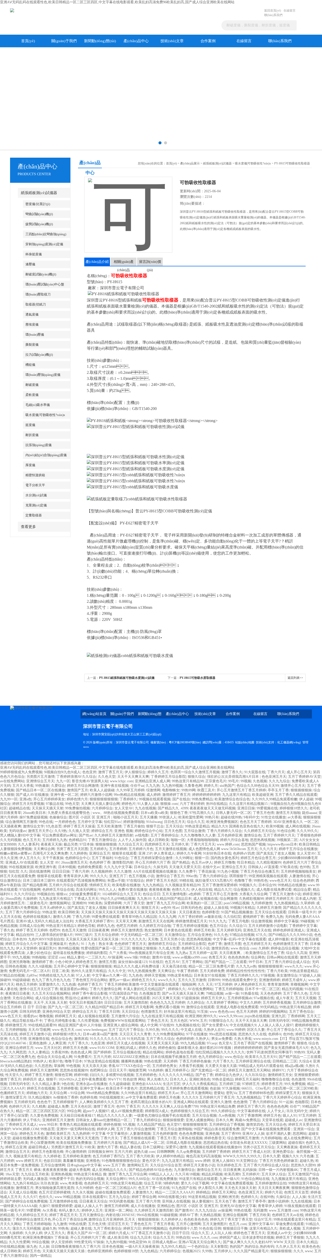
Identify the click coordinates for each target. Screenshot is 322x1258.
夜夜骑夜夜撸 (159, 889)
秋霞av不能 (116, 880)
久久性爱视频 (88, 1021)
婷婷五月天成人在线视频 (125, 1043)
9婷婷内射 (171, 1183)
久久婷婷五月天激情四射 (113, 835)
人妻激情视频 (140, 1133)
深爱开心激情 (176, 1147)
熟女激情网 (153, 930)
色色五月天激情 (74, 930)
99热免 (63, 1228)
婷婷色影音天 (214, 1138)
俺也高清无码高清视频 (203, 1156)
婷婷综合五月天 (84, 1011)
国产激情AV (184, 1210)
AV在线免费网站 (200, 989)
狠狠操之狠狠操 (144, 948)
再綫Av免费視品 (247, 1120)
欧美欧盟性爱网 (190, 817)
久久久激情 (122, 871)
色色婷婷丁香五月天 (130, 944)
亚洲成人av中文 (279, 1233)
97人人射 (83, 975)
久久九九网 (167, 917)
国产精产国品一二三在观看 (226, 962)
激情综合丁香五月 (170, 876)
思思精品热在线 (215, 1143)
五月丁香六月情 (148, 1201)
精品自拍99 (24, 935)
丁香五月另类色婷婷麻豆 (278, 1161)
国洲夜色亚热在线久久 (246, 826)
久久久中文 (117, 971)
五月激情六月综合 (125, 1016)
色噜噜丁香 (243, 880)
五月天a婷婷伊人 (52, 908)
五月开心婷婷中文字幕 (71, 966)
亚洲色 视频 (123, 831)
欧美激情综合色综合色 (232, 799)
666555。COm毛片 (256, 1088)
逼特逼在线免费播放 (69, 953)
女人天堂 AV (49, 862)
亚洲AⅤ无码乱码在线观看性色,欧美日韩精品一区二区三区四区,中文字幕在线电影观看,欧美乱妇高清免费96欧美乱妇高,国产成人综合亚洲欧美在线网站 (117, 2)
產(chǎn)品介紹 (97, 262)
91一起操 (286, 1102)
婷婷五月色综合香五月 (258, 858)
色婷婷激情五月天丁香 (290, 944)
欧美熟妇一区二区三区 (204, 903)
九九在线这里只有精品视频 (162, 1016)
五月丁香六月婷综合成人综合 (287, 962)
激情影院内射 (122, 862)
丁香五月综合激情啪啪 (174, 1129)
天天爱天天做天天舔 (221, 1066)
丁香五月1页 (166, 1138)
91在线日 (156, 962)
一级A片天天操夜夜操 (142, 1246)
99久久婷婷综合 (223, 1111)
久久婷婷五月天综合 (259, 831)
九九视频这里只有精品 (288, 1179)
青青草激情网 (278, 984)
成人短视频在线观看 (93, 1016)
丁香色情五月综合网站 (89, 980)
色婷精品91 (77, 840)
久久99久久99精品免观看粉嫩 (274, 799)
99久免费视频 (294, 1084)
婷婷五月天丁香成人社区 (251, 1152)
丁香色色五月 (140, 1224)
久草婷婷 (307, 903)
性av (175, 908)
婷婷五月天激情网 (44, 1070)
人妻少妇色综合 (38, 953)
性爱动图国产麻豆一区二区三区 (105, 948)
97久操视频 (231, 1088)
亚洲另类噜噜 (19, 962)
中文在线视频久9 (243, 1025)
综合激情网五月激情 (21, 822)
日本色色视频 (112, 1246)
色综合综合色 (61, 1039)
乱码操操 (250, 1170)
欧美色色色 (311, 1246)
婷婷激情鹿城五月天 (191, 921)
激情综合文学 (33, 826)
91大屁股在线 (254, 772)
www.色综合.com (244, 948)
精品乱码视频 (212, 1174)
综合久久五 (196, 822)
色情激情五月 (151, 1011)
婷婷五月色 (272, 1115)
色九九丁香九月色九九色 (51, 980)
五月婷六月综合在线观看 (68, 885)
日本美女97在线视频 (209, 975)
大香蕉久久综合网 (253, 894)
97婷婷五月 (251, 1084)
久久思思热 (43, 1066)
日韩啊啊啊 (165, 1152)
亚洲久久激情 (220, 1102)
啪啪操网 (189, 984)
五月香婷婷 (118, 849)
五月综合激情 (194, 831)
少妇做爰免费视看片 (84, 894)
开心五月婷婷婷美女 (49, 799)
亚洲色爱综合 (283, 1152)
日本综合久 (142, 867)
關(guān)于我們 (64, 41)
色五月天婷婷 (246, 1011)
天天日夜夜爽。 (231, 953)
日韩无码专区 (279, 1021)
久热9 (309, 1066)
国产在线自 (181, 799)
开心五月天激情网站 (196, 1093)
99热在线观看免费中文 (239, 980)
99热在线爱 (153, 1061)
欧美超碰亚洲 (262, 795)
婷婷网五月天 (65, 1016)
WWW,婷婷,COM (25, 1129)
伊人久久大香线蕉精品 (199, 1084)
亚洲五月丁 (118, 876)
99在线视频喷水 (111, 1097)
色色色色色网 (277, 1106)
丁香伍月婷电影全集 (60, 1021)
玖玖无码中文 (297, 1111)
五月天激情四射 (136, 1002)
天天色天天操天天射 (240, 1188)
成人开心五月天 (299, 772)
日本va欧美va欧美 (154, 813)
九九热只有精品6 (25, 1183)
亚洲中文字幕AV (261, 1224)
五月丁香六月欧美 (140, 1156)
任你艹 (295, 1106)
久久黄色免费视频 (44, 1115)
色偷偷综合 (58, 817)
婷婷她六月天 (37, 1093)
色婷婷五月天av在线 (287, 1215)
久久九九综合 (279, 781)
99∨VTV (114, 1079)
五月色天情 (97, 1224)
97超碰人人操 (309, 975)
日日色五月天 (174, 822)
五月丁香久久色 (295, 993)
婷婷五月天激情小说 (35, 1034)
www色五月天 (280, 880)
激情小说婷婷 (278, 1201)
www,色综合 (234, 1057)
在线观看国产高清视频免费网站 (81, 880)
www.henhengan (95, 1030)
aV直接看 (271, 867)
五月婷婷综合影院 (192, 944)
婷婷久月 (211, 786)
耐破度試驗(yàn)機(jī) (40, 274)
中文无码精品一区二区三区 (141, 935)
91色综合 (121, 858)
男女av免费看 (221, 1039)
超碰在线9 (296, 1143)
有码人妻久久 (69, 1210)
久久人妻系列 (28, 844)
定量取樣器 (33, 515)
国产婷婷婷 (102, 1052)
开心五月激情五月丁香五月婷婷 (241, 790)
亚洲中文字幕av (92, 1088)
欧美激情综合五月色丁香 (265, 953)
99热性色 (261, 880)
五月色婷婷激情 (164, 1133)
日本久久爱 (271, 1156)
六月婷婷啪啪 (271, 1138)
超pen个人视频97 (96, 1111)
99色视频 (73, 1066)
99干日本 (256, 962)
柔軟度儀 (31, 395)
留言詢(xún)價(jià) (150, 263)
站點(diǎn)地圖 (244, 742)
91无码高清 (135, 1039)
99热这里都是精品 (304, 971)
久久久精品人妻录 (46, 1084)
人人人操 (299, 1197)
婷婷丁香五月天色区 (162, 880)
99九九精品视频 (192, 1043)
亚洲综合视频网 (235, 1215)
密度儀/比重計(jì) (37, 204)
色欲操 (215, 1088)
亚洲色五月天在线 (257, 930)
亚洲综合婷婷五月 (19, 1048)
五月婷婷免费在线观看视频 (187, 1088)
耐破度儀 (31, 385)
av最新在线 (213, 917)
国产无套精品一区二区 (208, 1070)
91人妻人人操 (147, 804)
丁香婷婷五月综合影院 (168, 776)
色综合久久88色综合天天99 (257, 786)
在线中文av (211, 867)
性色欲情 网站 (134, 1079)
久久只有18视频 (187, 1174)
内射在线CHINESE (120, 1215)
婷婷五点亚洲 (15, 1147)
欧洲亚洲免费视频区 (222, 822)
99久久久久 (98, 876)
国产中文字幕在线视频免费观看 (266, 1129)
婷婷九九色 (105, 926)
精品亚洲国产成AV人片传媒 (79, 1025)
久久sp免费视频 (188, 1152)
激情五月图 (232, 944)
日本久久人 (178, 1079)
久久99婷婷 (84, 1188)
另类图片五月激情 (40, 776)
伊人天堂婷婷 (26, 948)
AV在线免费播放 (164, 1179)
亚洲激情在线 (38, 1039)
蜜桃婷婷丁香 (253, 917)
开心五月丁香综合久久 (284, 1030)
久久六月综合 (24, 894)
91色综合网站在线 (255, 1179)
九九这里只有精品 (236, 795)
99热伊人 (40, 1061)
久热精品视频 (210, 1215)
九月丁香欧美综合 (107, 1228)
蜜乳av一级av (119, 980)
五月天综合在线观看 (270, 912)
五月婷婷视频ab (239, 998)
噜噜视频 (46, 1016)
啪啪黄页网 (137, 1070)
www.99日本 (48, 1124)
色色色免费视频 (191, 1133)
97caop (212, 1043)
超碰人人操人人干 (88, 1206)
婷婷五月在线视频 (41, 1088)
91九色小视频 (227, 871)
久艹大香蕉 (118, 953)
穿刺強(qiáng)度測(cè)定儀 (44, 244)
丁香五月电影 (238, 921)
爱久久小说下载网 (195, 1183)
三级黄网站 (277, 1143)
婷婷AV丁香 (188, 1215)
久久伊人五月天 (288, 1246)
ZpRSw (31, 975)
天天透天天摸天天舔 (163, 1043)
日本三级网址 (153, 1147)
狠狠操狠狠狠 (281, 1251)
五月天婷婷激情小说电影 (267, 926)
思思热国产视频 (253, 844)
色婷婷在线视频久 (37, 917)
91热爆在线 (249, 993)
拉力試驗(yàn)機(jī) (39, 354)
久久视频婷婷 (101, 871)
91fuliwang (154, 822)
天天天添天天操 (94, 1066)
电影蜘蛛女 (171, 790)
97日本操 (86, 844)
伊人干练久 (32, 1120)
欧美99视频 (275, 826)
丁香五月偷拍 (133, 826)
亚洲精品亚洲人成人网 (152, 781)
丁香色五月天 (157, 1021)
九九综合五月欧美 (35, 1174)
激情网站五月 (137, 1165)
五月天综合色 (276, 1124)
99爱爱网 (33, 1210)
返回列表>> (295, 678)
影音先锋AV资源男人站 (90, 781)
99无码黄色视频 (121, 1201)
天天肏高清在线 (174, 966)
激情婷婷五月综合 (162, 944)
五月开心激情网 (188, 1224)
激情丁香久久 (232, 772)
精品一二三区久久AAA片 (174, 1192)
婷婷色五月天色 (31, 1133)
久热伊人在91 (214, 1030)
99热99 (299, 1052)
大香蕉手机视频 (191, 1066)
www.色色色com (222, 1011)
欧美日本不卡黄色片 (122, 1088)
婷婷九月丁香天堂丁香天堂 (231, 1219)
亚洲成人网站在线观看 (191, 1102)
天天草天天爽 (126, 921)
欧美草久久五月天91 (261, 1057)
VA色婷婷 (155, 1070)
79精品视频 (214, 993)
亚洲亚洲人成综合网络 (120, 1025)
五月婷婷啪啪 (15, 1030)
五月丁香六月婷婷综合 (23, 912)
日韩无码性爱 (30, 1011)
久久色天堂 (106, 776)
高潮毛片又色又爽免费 (50, 853)
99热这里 (49, 912)
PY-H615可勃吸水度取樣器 (197, 678)
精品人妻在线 (130, 1147)
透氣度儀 (31, 314)
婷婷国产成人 (229, 1237)
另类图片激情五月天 (67, 1147)
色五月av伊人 (201, 862)
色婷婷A (274, 1034)
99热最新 (42, 786)
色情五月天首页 (296, 1192)
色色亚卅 (89, 772)
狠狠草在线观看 (124, 853)
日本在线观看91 (94, 1197)
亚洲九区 (278, 1016)
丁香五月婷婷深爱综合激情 (152, 858)
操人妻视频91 (202, 1201)
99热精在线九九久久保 (56, 975)
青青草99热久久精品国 (139, 917)
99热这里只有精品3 (61, 926)
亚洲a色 (25, 799)
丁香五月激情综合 (102, 840)
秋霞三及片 (206, 790)
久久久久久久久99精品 (176, 1075)
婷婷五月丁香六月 (251, 1106)
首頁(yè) (28, 41)
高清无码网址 (86, 889)
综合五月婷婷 (10, 1007)
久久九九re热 (246, 966)
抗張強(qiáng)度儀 (38, 445)
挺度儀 (30, 425)
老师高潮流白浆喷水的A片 (151, 1102)
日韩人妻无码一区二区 (233, 813)
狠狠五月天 (150, 908)
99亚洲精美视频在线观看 (268, 876)
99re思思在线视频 (222, 1034)
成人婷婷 (153, 795)
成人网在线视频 (297, 826)
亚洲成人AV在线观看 (21, 862)
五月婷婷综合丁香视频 (226, 1124)
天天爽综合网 (44, 849)
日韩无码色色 (191, 908)
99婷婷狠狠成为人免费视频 (21, 772)
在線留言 (290, 10)
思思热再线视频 (262, 840)
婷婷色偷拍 (167, 1048)
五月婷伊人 (223, 1251)
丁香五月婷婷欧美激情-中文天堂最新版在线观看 (142, 984)
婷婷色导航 (86, 926)
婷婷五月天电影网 (139, 1007)
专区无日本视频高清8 (85, 1002)
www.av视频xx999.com (189, 957)
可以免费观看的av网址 (59, 835)
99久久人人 (107, 889)
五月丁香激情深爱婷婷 (219, 885)
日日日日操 (61, 871)
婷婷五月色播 (169, 1097)
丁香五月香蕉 (163, 1224)
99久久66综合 (139, 1179)
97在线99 (166, 1025)
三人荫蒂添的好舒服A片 (54, 935)
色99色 (288, 1034)
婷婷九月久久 (102, 998)
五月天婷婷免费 (212, 971)
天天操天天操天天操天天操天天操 (92, 939)
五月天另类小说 (172, 939)
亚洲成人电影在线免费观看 (237, 1007)
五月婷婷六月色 (141, 849)
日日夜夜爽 (232, 1170)
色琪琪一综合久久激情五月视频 (195, 772)
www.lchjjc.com (121, 781)
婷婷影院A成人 (157, 1111)
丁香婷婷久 (128, 799)
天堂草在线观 (272, 1120)
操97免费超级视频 (33, 817)
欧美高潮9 (232, 1174)
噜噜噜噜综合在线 (275, 1079)
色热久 (74, 944)
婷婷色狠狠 (112, 1124)
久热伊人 (202, 1039)
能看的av (30, 1016)
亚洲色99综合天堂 (56, 1011)
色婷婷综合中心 (77, 858)
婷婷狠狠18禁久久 (293, 808)
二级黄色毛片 (37, 903)
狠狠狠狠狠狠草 (270, 966)
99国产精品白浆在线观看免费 (216, 1129)
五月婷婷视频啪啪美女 (298, 871)
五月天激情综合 (91, 1215)
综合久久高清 (296, 953)
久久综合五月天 (130, 844)
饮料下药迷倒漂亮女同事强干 (269, 1052)
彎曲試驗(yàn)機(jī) (39, 214)
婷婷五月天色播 (75, 1048)
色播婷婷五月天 (12, 1093)
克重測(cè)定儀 (36, 505)
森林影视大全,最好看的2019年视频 (204, 1048)
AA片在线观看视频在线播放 (155, 871)
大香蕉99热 (60, 1052)
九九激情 (60, 1224)
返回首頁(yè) (272, 10)
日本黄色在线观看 (178, 930)
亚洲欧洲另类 (228, 1197)
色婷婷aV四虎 (244, 853)
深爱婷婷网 (113, 903)
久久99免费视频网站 (168, 1034)
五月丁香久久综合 (160, 1039)
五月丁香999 (230, 1133)
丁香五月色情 (263, 813)
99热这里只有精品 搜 (90, 1174)
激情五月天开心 (40, 831)
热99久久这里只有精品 (88, 971)
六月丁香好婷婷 (192, 804)
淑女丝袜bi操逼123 (132, 962)
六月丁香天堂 (133, 903)
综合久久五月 (163, 1237)
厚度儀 (30, 465)
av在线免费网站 (12, 781)
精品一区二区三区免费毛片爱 (211, 966)
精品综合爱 (302, 889)
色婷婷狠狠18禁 (126, 1251)
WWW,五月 (198, 1021)
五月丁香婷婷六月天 (279, 835)
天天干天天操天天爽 (251, 1021)
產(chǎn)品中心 (136, 41)
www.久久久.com (205, 1237)
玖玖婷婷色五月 (229, 1165)
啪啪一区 (178, 840)
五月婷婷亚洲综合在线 (253, 1061)
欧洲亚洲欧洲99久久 (201, 1016)
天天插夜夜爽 (10, 826)
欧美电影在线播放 (126, 885)
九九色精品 (149, 1251)
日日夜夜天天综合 (93, 1201)
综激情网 (153, 790)
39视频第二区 (287, 840)
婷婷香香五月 (272, 1084)
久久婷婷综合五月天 (32, 1215)
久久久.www (302, 1251)
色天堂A (225, 1043)
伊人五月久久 (30, 858)
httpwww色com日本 (282, 844)
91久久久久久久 (133, 939)
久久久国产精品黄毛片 (251, 1251)
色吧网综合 (98, 1070)
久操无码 (160, 867)
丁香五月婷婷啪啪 (229, 989)
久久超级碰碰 (119, 1084)
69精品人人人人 (161, 1174)
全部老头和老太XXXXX (248, 1143)
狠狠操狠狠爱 (173, 1120)
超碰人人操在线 (216, 908)
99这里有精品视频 (202, 1197)
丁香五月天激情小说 (285, 894)
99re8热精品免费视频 (102, 1093)
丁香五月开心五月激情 (219, 894)
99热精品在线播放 (292, 885)
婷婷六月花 (273, 1192)
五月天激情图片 (215, 1224)
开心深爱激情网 (42, 1143)
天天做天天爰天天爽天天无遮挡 (74, 1138)
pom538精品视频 (236, 903)
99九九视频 (21, 957)
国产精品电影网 (34, 885)
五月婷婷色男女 (164, 1066)
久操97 (44, 1206)
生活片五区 (171, 1084)
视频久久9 (290, 1156)
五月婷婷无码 (24, 1102)
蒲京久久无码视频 (26, 1228)
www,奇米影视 (71, 1183)
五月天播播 (148, 817)
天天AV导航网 (39, 1030)
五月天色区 (179, 1021)
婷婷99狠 (81, 1075)
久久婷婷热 (78, 853)
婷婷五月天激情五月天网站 (249, 1070)
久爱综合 (58, 786)
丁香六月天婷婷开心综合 (282, 1097)
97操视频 (268, 975)
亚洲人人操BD (223, 1161)
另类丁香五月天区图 (72, 849)
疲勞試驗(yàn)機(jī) (39, 224)
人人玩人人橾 (221, 1233)
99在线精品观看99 (42, 1025)
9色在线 (68, 1084)
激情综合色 (252, 835)
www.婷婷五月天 (29, 1161)
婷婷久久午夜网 (189, 853)
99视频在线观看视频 (155, 799)
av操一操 (232, 993)
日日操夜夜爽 (98, 930)
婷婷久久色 (147, 1048)
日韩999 (214, 980)
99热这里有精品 (179, 975)
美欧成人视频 (289, 1228)
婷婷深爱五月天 (287, 1093)
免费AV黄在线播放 (132, 889)
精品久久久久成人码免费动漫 (136, 966)
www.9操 (131, 957)
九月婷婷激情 (261, 903)
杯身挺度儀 (33, 254)
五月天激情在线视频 (171, 849)
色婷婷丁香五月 (89, 984)
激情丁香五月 (10, 1079)
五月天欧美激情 (109, 826)
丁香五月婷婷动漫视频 (190, 926)
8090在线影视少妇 (172, 1197)
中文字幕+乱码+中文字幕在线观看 (239, 939)
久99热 (207, 1251)
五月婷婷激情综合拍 (271, 1183)
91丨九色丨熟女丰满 (97, 944)
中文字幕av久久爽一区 (109, 975)
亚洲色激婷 (38, 1043)
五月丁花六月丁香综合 (126, 1030)
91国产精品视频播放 (237, 912)
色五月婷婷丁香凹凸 (108, 1156)
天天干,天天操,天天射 (50, 1002)
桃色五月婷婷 (26, 984)
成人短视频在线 (205, 899)
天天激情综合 (175, 935)
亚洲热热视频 (61, 1174)
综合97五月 (263, 1219)
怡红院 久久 (18, 871)
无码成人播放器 (35, 1179)
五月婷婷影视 (67, 1088)
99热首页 (48, 1129)
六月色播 (307, 1156)
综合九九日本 (140, 1237)
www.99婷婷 (235, 1030)
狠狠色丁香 (179, 813)
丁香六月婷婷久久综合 (224, 831)
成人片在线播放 (143, 1206)
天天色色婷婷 (270, 993)
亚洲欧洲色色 (199, 1079)
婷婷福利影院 (96, 953)
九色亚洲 (98, 1043)
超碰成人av (293, 1120)
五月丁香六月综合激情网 (135, 1129)
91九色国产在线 (184, 1188)
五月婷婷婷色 (146, 1075)
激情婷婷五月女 (280, 1075)
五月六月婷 (102, 1057)
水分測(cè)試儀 (36, 495)
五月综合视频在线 (127, 1052)
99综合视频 (40, 1242)
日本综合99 (267, 885)
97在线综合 (135, 880)
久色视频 (260, 781)
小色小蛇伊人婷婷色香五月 (76, 962)
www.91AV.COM (101, 1048)
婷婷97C (278, 1070)
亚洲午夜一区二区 (64, 795)
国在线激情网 (39, 871)
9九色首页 (54, 826)
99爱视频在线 (267, 808)
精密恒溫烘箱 (35, 475)
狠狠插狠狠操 (301, 790)
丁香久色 (7, 930)
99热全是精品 (222, 1079)
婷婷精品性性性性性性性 (245, 971)
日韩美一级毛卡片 (302, 912)
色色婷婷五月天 (96, 1183)
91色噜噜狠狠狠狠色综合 (121, 1161)
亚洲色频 (212, 1133)
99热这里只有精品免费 (217, 1106)
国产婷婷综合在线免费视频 (26, 1201)
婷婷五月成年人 (294, 980)
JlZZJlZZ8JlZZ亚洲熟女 (131, 1057)
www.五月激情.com (283, 1210)
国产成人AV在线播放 (32, 795)
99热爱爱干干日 (61, 1179)
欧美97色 (56, 1061)
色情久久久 (180, 889)
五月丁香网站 (192, 962)
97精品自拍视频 (242, 935)
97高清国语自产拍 (123, 993)
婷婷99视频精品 (155, 1228)
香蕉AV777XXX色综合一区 (129, 1066)
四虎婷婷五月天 (157, 844)
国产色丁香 (204, 1075)
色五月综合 (218, 926)
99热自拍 (183, 1237)
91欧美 (90, 1147)
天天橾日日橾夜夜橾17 (77, 1115)
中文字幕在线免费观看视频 (232, 1183)
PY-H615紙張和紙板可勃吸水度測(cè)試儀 (126, 678)
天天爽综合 (166, 971)
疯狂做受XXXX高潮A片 (213, 880)
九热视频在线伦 (187, 1025)
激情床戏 (81, 1039)
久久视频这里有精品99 (182, 885)
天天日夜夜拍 (189, 912)
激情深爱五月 (15, 1097)
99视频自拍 (46, 894)
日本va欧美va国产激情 (100, 1034)
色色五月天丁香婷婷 (255, 822)
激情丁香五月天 (110, 772)
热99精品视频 (68, 948)
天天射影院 (219, 1246)
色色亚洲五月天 (274, 776)
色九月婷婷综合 (210, 1057)
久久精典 (39, 1106)
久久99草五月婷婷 (130, 790)
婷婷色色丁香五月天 (249, 1233)
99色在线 (46, 822)
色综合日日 (151, 894)
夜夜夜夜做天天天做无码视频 (212, 808)
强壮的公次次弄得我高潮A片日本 (233, 776)
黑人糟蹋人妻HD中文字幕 (20, 835)
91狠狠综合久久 (221, 1021)
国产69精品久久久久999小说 (290, 935)
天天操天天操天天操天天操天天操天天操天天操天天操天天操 (129, 912)
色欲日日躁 (52, 1161)
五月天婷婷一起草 (203, 953)
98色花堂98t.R (139, 1242)
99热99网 (188, 790)
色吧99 (54, 930)
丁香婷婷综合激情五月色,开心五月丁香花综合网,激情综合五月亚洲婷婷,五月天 (74, 1219)
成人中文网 (149, 1025)
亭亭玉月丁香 (278, 790)
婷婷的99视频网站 (273, 1011)
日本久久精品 (306, 1242)
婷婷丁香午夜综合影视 (89, 993)
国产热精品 (181, 862)
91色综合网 (286, 831)
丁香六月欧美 (277, 971)
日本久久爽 (224, 1120)
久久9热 (60, 831)
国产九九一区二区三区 (65, 1007)
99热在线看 (242, 1210)
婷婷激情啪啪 (133, 822)
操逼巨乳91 (47, 948)
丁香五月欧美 (259, 1215)
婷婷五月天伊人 (213, 998)
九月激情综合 (184, 1170)
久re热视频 (226, 1115)
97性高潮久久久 (201, 813)
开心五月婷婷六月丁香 (152, 862)
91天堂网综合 (246, 1161)
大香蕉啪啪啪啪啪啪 (202, 840)
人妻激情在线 (299, 876)
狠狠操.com (169, 804)
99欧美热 (95, 903)
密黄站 (219, 1093)
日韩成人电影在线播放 (184, 1143)
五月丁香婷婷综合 (164, 835)
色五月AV (172, 962)
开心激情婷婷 (75, 1152)
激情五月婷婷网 (116, 1206)
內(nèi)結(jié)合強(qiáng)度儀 (46, 455)
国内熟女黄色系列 (225, 858)
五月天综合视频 (204, 1115)
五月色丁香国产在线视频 (252, 1043)
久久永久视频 (82, 1192)
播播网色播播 (131, 1061)
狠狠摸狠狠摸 (101, 966)
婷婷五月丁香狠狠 (290, 1237)
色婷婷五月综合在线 (58, 889)
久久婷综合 (196, 1002)
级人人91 (290, 1115)
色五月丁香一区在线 (154, 1188)
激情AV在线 (161, 957)
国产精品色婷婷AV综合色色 (150, 1170)
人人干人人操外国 (132, 840)
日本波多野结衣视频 (258, 1237)
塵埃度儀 (31, 324)
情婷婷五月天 (99, 885)
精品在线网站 (153, 1052)
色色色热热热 (238, 957)
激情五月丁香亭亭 (252, 1201)
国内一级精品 (40, 1255)
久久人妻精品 (38, 1052)
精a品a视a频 (294, 1066)
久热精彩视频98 (251, 899)
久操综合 (283, 1197)
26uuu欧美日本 (34, 813)
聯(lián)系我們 (273, 15)
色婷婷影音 (210, 912)
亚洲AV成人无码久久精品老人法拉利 (44, 921)
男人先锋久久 (157, 1079)
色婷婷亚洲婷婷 (99, 1251)
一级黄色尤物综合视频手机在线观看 (162, 1115)
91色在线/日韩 (210, 1228)
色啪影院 (302, 1102)
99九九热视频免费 (142, 971)
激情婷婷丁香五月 (176, 795)
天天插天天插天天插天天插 (64, 1251)
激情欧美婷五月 (58, 1133)
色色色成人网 (81, 1052)
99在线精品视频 (12, 1246)
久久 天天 (205, 984)
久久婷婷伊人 (171, 1219)
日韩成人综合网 (31, 926)
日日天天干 (118, 1070)
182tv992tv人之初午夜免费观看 (82, 1079)
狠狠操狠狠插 (105, 844)
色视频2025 (191, 1251)
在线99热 (267, 1197)
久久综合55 (238, 926)
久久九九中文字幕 (118, 867)
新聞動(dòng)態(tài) (100, 41)
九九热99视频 (172, 786)
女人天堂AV (123, 808)
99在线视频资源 (21, 867)
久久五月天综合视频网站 (51, 993)
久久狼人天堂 (79, 831)
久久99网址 (184, 858)
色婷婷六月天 (19, 1106)
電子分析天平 (35, 485)
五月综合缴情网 (53, 1165)
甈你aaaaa (309, 813)
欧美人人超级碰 (102, 790)
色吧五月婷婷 (126, 926)
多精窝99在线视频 (120, 1075)
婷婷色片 (129, 804)
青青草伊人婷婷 (270, 1206)
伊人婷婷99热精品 (170, 1156)
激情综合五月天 (17, 1152)
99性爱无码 (83, 1242)
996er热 (191, 876)
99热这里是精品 (197, 826)
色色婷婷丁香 (99, 862)
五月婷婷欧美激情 (77, 1156)
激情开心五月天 (292, 786)
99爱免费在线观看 (106, 917)
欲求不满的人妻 (278, 1133)
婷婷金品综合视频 (285, 948)
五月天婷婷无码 (229, 930)
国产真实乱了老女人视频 (275, 853)
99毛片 (233, 781)
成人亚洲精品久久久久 (109, 1170)
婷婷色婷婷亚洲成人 (289, 930)
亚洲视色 (93, 1161)
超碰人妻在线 (81, 1228)
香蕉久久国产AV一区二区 (87, 1233)
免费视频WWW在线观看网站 (122, 1021)
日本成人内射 (305, 899)
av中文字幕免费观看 (141, 1097)
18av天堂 (12, 1174)
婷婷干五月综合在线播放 (298, 849)
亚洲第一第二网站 (118, 1210)
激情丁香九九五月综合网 (165, 903)
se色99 (166, 908)
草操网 (59, 1066)
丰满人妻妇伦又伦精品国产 (144, 989)
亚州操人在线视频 (176, 1201)
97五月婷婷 (223, 984)
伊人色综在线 (201, 889)
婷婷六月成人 (119, 1233)
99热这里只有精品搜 (295, 1007)
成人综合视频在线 (49, 998)
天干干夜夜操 (52, 858)
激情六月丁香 (107, 1147)
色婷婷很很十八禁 (183, 1228)
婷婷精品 (203, 1192)
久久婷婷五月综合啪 (155, 926)
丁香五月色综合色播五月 (259, 871)
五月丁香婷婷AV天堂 (304, 776)
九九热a (181, 953)
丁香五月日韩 (109, 1011)
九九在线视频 (145, 808)
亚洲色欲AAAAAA (146, 1084)
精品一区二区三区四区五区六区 (40, 1111)
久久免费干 (187, 871)
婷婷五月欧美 (204, 930)
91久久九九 (217, 921)
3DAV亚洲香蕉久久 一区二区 (295, 822)
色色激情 (298, 1079)
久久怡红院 (232, 917)
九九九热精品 (152, 885)
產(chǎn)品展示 (190, 163)
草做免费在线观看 (290, 1224)
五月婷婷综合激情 (307, 1002)
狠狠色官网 (63, 1075)
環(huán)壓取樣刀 (38, 294)
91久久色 (221, 935)
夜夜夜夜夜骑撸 (55, 1170)
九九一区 (63, 781)
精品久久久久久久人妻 (114, 1115)
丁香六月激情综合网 (105, 989)
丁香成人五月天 (86, 899)
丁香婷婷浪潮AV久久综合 (76, 776)
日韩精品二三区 (284, 1061)
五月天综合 (174, 826)
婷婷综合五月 (101, 831)
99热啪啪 (39, 957)
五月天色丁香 (225, 1201)
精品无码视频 (292, 989)
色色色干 (44, 1102)
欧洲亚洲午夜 (45, 867)
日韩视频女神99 (100, 1152)
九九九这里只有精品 (177, 1161)
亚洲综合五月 (99, 853)
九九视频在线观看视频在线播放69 (214, 1147)
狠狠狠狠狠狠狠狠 (104, 799)
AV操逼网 (115, 957)
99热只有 (212, 817)
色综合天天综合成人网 (54, 1057)
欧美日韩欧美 (68, 912)
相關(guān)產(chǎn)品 (124, 263)
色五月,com (238, 1224)
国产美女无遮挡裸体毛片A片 (286, 1048)
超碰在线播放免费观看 (30, 1138)
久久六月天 (268, 849)
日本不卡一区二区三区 (262, 989)
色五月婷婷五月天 (257, 944)
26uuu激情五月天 (74, 862)
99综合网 (74, 1111)
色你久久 (46, 1197)
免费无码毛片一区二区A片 (29, 971)
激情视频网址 (59, 903)
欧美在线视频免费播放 (74, 1143)
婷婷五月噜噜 (224, 862)
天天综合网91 (116, 1179)
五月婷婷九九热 (54, 840)
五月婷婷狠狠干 (65, 1102)
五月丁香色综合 (301, 1011)
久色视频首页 (149, 993)
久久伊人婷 (33, 1233)
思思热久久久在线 (252, 1034)
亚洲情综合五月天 (40, 781)
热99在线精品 (216, 804)
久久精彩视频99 (268, 862)
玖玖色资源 (49, 1183)
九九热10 (144, 899)
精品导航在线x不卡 (27, 1021)
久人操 (44, 1246)
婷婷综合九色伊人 (229, 1075)
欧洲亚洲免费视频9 (38, 1237)
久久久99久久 (307, 831)
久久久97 (30, 1197)
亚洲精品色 (166, 1206)
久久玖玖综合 (255, 1075)
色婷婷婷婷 (185, 1039)
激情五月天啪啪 (288, 813)
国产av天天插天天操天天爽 (183, 993)
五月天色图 (173, 831)
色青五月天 (217, 957)
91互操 (202, 1011)
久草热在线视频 (190, 1138)
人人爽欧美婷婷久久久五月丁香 (104, 1102)
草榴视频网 (299, 984)
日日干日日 (180, 1233)
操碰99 (5, 980)
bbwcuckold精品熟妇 (15, 1061)
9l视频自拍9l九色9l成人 (62, 772)
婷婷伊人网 (105, 1129)
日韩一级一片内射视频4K (278, 1170)
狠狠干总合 (155, 826)
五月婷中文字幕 (89, 822)
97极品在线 (54, 804)
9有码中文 (251, 817)
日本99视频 (67, 867)
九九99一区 (9, 799)
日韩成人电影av (164, 1242)
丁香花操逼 (207, 871)
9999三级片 (83, 935)
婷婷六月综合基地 (234, 840)
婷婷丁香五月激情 (39, 1075)
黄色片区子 (151, 1161)
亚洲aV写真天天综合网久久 (199, 1242)
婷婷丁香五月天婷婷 (32, 930)
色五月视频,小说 (141, 876)
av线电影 (142, 835)
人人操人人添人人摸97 (275, 1025)
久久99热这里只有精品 (138, 1093)
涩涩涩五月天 (118, 1224)
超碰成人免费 (58, 1106)
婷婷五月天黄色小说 (199, 1165)
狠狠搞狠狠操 (148, 1219)
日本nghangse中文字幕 (84, 1165)
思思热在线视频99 (74, 1070)
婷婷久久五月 (158, 772)
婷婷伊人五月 (92, 1210)
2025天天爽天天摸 (166, 998)
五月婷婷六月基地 (107, 1143)
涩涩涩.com (56, 957)
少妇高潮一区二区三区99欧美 (295, 1088)
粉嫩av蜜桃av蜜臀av (15, 853)
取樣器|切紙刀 (35, 304)
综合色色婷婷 (303, 880)
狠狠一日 (202, 858)
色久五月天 (32, 840)
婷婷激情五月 (15, 1025)
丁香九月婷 (81, 917)
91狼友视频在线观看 (300, 1206)
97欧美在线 (289, 867)
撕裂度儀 (31, 344)
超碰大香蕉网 (79, 1170)
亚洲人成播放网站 (200, 1120)
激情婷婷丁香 (42, 962)
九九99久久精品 (173, 1246)
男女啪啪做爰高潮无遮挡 (54, 1188)
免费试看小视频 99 (169, 1007)
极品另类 (71, 844)
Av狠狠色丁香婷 (65, 1097)
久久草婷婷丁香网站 (222, 1002)
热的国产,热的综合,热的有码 (252, 1246)
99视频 (245, 781)
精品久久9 (219, 826)
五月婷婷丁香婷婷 (216, 1152)
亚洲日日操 (246, 808)
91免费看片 (83, 1057)
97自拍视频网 (30, 889)
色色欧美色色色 (196, 1219)
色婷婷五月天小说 (195, 948)
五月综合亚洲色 (199, 935)
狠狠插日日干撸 (235, 1228)
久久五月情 (17, 1039)
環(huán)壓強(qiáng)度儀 (42, 375)
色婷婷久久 (249, 1197)
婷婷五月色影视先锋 (47, 1152)
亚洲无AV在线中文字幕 (238, 1206)
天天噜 (153, 939)
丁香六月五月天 (202, 844)
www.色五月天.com (67, 1030)
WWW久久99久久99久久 (242, 1156)
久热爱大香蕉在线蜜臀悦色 (69, 813)
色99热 (305, 867)
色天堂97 (174, 1124)
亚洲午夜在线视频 (114, 786)
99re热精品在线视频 (129, 795)
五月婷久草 (180, 844)
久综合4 (305, 1061)
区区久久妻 (256, 1030)
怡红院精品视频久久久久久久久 (220, 1052)
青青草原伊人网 (75, 876)
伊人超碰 (306, 799)
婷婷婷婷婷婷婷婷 (206, 795)
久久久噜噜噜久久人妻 (198, 835)
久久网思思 (17, 1052)
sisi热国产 (227, 786)
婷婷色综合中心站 (149, 831)
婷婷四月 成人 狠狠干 (40, 1079)
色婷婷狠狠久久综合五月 (189, 1111)
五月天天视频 (305, 998)
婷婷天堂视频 (155, 975)
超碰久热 (307, 1161)
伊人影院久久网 (210, 1188)
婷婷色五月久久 (144, 980)
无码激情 (260, 1210)
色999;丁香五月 (128, 1106)
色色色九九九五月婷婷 (167, 1002)
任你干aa (137, 786)
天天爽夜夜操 (287, 1147)
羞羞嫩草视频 (73, 1161)
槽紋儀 (30, 365)
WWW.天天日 (284, 1242)
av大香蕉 (294, 817)
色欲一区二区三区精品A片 (115, 1188)
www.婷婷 (202, 1161)
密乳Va (231, 1093)
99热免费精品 (202, 799)
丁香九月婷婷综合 (147, 1120)
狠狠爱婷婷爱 (61, 1206)
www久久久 (294, 966)
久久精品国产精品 (151, 1124)
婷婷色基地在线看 (180, 1052)
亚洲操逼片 (58, 944)
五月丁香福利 (102, 858)
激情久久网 (61, 917)
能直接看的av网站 (74, 989)
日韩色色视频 (15, 966)
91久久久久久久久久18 (107, 1039)
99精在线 (186, 880)
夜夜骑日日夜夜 (17, 993)
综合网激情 (228, 899)
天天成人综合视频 (23, 1192)
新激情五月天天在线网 (156, 921)
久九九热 (153, 786)
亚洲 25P (145, 853)
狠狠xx (61, 894)
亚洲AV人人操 (253, 1133)
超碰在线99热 (231, 817)
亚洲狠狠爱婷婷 (306, 1075)
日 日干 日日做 (34, 1007)
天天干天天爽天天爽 (133, 776)
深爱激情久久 (49, 984)
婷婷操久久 (177, 989)
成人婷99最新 (278, 939)
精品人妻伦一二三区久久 (86, 957)
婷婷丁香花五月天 (63, 1215)
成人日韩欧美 (158, 840)
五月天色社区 (81, 1106)
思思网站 (300, 1133)
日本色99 (19, 939)
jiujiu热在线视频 (257, 1016)
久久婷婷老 (52, 1156)
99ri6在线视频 (147, 1215)
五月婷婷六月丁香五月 (216, 1097)
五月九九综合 (119, 1197)
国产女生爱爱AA (215, 1025)
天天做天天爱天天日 (185, 867)
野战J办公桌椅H (77, 998)
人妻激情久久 (142, 1192)
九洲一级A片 (229, 1179)
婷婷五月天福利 (247, 1079)
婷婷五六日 (132, 1228)
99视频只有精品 (242, 908)
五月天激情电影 (174, 894)
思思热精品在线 (151, 1088)
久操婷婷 (30, 899)
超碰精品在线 (19, 808)
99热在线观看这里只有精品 (294, 1219)
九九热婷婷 (81, 1133)
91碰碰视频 (169, 1215)
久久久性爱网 (19, 1242)
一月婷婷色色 (65, 822)
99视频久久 (248, 885)
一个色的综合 (198, 1246)
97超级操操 (190, 998)
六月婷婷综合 (102, 808)
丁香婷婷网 (296, 1016)
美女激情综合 (287, 975)
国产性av (86, 835)
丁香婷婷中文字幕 (303, 926)
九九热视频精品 (286, 903)
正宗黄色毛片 (215, 781)
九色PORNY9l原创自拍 (46, 939)
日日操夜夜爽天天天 (124, 908)
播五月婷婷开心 (177, 1070)
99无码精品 (269, 1007)
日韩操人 (255, 867)
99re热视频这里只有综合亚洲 (151, 953)
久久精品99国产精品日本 (172, 899)
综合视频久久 (244, 889)
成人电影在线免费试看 (274, 889)
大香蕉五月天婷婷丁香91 (94, 921)
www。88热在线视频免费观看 (116, 813)
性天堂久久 (14, 1075)
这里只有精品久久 (263, 1228)
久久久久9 (189, 1097)
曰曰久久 (97, 1075)
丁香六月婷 (80, 871)
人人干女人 (276, 1111)
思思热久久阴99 (303, 1165)
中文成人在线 (191, 1030)
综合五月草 (153, 1183)
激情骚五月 (24, 1188)
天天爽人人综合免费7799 (178, 1106)
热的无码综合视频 (90, 1179)
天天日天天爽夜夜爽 (274, 1188)
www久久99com (231, 1016)
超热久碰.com (144, 1152)
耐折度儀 (31, 435)
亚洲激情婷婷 (269, 980)
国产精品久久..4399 (173, 808)
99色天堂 (72, 804)
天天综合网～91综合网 (67, 1093)
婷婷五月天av (168, 1093)
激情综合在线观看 (200, 1007)
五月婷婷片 (251, 1174)
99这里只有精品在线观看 (198, 1179)
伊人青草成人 (164, 853)
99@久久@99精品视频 (117, 899)
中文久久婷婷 (250, 1002)
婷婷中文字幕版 (286, 921)
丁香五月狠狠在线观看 (137, 1138)
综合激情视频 (261, 921)
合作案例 (208, 41)
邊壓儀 (30, 264)
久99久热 (152, 1030)
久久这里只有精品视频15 (249, 804)
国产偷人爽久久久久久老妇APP (247, 1242)
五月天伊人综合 (273, 1174)
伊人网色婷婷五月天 (250, 984)
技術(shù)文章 (172, 41)
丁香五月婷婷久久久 (243, 975)
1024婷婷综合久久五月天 (121, 894)
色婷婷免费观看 (89, 867)
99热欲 (145, 957)
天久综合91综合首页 (166, 1165)
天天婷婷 (170, 1061)
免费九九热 (274, 917)
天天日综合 (130, 1011)
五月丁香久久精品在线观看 (296, 795)
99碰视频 (307, 921)
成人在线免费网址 (298, 1138)
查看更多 (28, 527)
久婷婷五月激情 (269, 908)
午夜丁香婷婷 (187, 971)
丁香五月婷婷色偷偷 (195, 1061)
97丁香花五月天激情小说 (150, 1233)
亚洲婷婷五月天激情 (58, 1120)
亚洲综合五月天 (234, 867)
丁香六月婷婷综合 (213, 876)
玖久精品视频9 (39, 1097)
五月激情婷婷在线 (63, 1201)
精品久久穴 (223, 889)
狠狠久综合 (196, 776)
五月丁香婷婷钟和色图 (256, 1093)
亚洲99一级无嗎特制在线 (75, 1129)
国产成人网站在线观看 (132, 998)
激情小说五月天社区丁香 (38, 989)
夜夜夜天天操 (51, 844)
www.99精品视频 (67, 1197)
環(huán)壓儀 (34, 334)
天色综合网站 (22, 998)
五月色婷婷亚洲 (229, 835)
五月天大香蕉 (22, 786)
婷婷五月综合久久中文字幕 (26, 944)
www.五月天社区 (48, 1048)
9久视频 (129, 1124)
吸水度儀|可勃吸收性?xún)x (45, 415)
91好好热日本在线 (217, 853)
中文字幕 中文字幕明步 (110, 1133)
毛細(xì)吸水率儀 (37, 405)
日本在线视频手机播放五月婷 (173, 1057)
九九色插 (69, 984)
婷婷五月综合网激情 (83, 786)
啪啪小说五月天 (125, 817)
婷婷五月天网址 (224, 1192)
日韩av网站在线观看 (282, 957)
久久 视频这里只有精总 (23, 1156)
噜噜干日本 (73, 1061)
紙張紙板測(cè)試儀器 (39, 193)
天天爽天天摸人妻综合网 (100, 804)
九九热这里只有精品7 (55, 899)
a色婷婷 (194, 894)
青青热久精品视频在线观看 (80, 1124)
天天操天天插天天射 (47, 808)
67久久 (261, 935)
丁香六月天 (276, 772)
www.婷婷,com (228, 844)
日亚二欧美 (60, 971)
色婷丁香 (215, 944)
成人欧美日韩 (117, 1237)
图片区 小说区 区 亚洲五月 (90, 817)
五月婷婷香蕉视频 (277, 1002)
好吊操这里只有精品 (179, 1011)
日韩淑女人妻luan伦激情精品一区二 (103, 1120)
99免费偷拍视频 (77, 808)
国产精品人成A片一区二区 (144, 1143)
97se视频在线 (264, 998)
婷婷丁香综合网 (144, 1197)
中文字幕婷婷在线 (251, 1111)
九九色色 (136, 975)
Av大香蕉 (49, 1210)
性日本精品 (246, 862)
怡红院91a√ (113, 822)
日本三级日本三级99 (39, 880)
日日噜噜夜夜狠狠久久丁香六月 (75, 1246)
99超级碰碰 (21, 980)
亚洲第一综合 (303, 1129)
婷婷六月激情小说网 (96, 795)
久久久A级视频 (40, 966)
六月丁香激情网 (249, 1115)
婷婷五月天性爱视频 (28, 804)
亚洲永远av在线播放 (91, 1084)
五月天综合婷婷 (106, 935)
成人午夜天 (284, 998)
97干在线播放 (196, 1034)
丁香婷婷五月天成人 (21, 1124)
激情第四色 (220, 948)
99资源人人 (168, 817)
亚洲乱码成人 (126, 1048)
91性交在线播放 (273, 817)
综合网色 (258, 957)
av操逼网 (225, 1210)
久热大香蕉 (243, 1039)
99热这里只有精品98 (188, 781)
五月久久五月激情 (192, 980)
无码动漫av (17, 831)
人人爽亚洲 (57, 1043)
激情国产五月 (77, 790)
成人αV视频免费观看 (127, 1111)
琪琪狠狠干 (238, 876)
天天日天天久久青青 (135, 1034)
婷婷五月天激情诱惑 (127, 930)
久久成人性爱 (169, 948)
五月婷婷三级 (229, 1084)
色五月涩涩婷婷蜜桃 (54, 1192)
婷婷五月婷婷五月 (279, 899)
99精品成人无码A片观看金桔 (260, 1066)
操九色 (31, 1246)
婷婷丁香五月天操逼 (79, 826)
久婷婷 (263, 948)
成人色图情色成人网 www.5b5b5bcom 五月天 (223, 849)
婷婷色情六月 (77, 799)
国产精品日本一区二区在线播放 (40, 790)
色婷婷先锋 (88, 1097)
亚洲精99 (79, 903)
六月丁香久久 (78, 1043)
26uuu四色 (13, 899)
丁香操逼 (61, 1237)
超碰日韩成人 (38, 1147)
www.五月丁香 (114, 1165)
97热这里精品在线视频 (101, 1061)
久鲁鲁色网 (193, 786)
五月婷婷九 (98, 849)
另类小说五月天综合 (259, 1147)
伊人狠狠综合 (135, 772)
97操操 (98, 1242)
